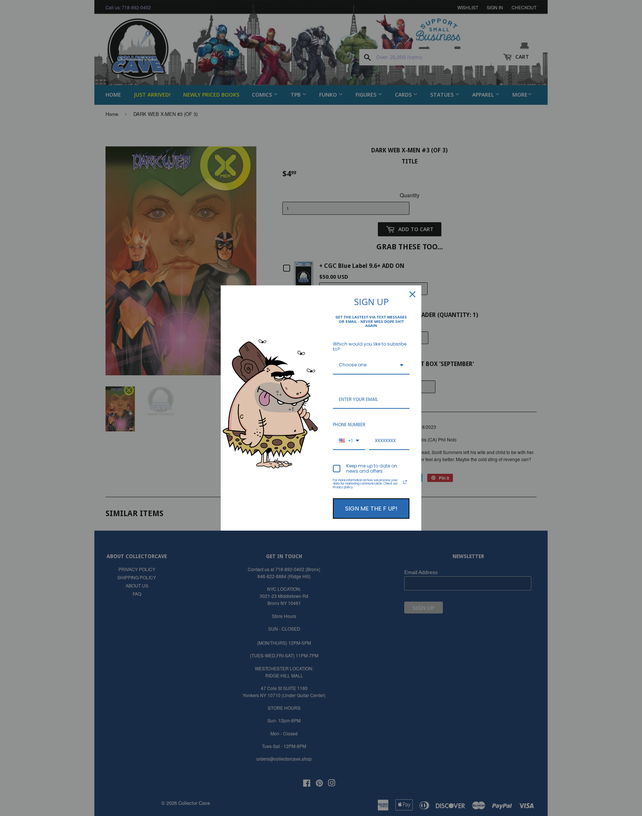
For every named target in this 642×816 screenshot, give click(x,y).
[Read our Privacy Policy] (405, 481)
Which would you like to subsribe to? (369, 346)
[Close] (412, 294)
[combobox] (371, 365)
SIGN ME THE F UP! (371, 508)
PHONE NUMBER (349, 424)
